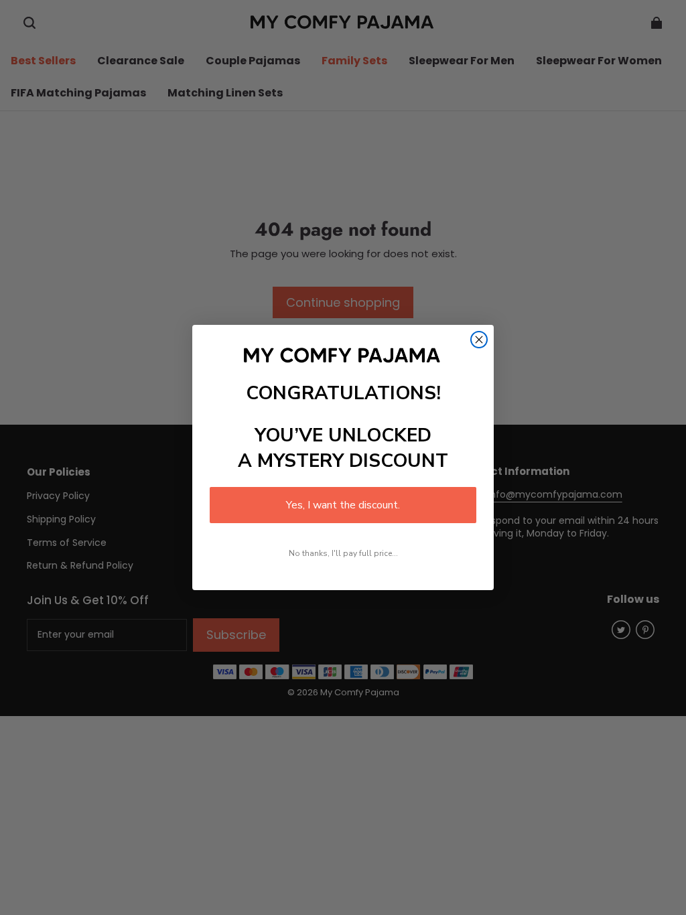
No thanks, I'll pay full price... (343, 553)
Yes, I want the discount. (343, 505)
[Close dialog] (479, 340)
